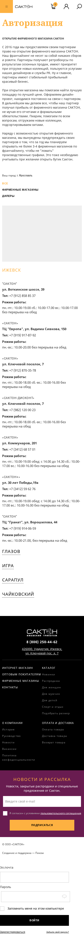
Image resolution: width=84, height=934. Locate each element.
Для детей (49, 700)
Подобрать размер (56, 713)
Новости (8, 742)
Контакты (10, 687)
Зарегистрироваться (12, 932)
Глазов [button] (11, 551)
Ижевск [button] (11, 270)
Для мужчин (51, 694)
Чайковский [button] (18, 594)
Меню (6, 6)
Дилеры (8, 196)
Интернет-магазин (17, 668)
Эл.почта (6, 867)
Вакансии (9, 749)
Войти (34, 920)
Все (5, 183)
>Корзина (55, 5)
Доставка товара (54, 736)
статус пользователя (66, 6)
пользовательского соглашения (60, 813)
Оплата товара (53, 729)
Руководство (11, 736)
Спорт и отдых (53, 707)
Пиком (39, 853)
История (8, 729)
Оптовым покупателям (21, 674)
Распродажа (51, 681)
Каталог (48, 668)
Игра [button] (8, 565)
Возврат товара (53, 742)
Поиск (79, 6)
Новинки (48, 674)
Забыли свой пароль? (57, 932)
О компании (12, 723)
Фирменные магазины (20, 189)
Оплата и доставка (58, 723)
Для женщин (51, 687)
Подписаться (42, 825)
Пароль (5, 887)
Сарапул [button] (12, 580)
